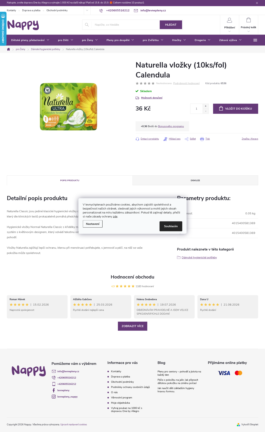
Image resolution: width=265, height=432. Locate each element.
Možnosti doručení (151, 98)
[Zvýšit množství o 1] (206, 106)
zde (115, 217)
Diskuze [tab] (195, 180)
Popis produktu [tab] (69, 180)
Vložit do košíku (238, 109)
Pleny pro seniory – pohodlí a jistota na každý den (179, 373)
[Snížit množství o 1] (206, 111)
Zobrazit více (132, 326)
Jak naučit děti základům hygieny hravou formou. (176, 389)
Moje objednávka (120, 403)
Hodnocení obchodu (132, 277)
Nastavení (92, 224)
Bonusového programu (171, 126)
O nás (114, 392)
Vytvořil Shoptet (249, 424)
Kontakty (11, 10)
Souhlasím (171, 226)
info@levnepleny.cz (68, 371)
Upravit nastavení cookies (73, 424)
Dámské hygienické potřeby (199, 258)
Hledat (170, 25)
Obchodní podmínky (57, 10)
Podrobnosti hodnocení (186, 83)
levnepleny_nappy (67, 396)
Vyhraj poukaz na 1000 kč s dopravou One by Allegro (126, 409)
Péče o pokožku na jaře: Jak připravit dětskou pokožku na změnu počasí (178, 381)
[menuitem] (30, 40)
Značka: (250, 139)
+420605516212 (66, 377)
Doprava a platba (31, 10)
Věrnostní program (121, 397)
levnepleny (63, 390)
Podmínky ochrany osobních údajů (130, 387)
